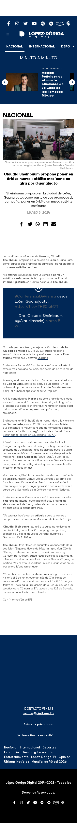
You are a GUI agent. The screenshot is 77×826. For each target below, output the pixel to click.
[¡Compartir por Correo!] (53, 224)
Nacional (14, 46)
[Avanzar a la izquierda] (5, 82)
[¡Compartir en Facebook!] (21, 224)
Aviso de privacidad (38, 724)
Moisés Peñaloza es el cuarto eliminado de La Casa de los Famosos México (53, 84)
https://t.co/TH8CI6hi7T (36, 306)
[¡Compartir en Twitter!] (30, 224)
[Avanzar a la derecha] (73, 46)
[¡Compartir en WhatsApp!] (38, 224)
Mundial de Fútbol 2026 (49, 761)
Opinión (64, 757)
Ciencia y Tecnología (37, 752)
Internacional (42, 46)
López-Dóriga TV (43, 757)
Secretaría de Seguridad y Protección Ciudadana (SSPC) (36, 433)
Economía (11, 752)
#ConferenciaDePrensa (35, 296)
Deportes (49, 747)
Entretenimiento (52, 68)
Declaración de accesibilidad (38, 735)
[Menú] (8, 34)
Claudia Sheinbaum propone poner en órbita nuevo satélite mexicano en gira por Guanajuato (38, 179)
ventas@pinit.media (38, 713)
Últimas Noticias (16, 761)
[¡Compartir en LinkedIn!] (45, 224)
